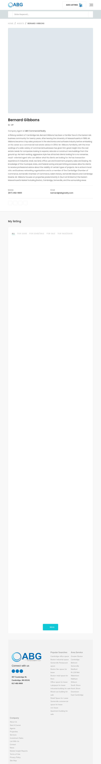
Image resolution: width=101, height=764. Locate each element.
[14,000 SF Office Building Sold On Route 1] (50, 325)
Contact (13, 744)
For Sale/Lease (65, 233)
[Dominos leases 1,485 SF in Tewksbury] (50, 262)
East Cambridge (77, 695)
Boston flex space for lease (58, 670)
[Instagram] (26, 203)
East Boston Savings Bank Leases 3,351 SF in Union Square (40, 419)
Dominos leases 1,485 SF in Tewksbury (30, 288)
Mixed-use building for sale (59, 693)
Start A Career (15, 725)
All (13, 233)
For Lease (22, 233)
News (12, 748)
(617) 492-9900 (15, 193)
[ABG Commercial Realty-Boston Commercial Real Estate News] (15, 4)
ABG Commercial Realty (35, 131)
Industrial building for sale (60, 688)
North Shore (75, 688)
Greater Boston (77, 656)
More (51, 627)
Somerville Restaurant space (59, 664)
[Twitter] (15, 203)
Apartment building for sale (59, 712)
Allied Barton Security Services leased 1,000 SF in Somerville (41, 610)
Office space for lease (58, 682)
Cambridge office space (59, 656)
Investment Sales (16, 738)
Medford (74, 669)
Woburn (74, 682)
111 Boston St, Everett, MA (23, 550)
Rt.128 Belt (75, 672)
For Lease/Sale (36, 233)
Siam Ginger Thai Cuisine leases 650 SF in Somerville (38, 483)
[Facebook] (10, 203)
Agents (12, 728)
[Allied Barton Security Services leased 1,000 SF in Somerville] (50, 583)
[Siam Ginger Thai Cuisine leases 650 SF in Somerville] (50, 456)
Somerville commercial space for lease (59, 703)
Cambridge (75, 660)
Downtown (75, 692)
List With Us (14, 741)
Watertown (75, 676)
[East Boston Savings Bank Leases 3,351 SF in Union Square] (50, 393)
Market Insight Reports (19, 751)
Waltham (74, 679)
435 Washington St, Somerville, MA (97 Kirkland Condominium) (40, 614)
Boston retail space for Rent (59, 677)
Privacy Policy (15, 757)
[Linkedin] (20, 203)
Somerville (75, 666)
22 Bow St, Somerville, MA (23, 487)
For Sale (51, 233)
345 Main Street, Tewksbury (24, 292)
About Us (13, 722)
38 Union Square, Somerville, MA (26, 423)
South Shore (76, 685)
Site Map (13, 761)
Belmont (74, 663)
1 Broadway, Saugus (21, 356)
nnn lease (54, 708)
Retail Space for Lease (59, 698)
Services (13, 735)
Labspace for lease (57, 685)
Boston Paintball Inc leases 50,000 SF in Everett (35, 546)
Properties (14, 732)
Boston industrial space (59, 660)
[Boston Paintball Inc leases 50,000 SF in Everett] (50, 520)
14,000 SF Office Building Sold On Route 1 (31, 352)
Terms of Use (15, 754)
